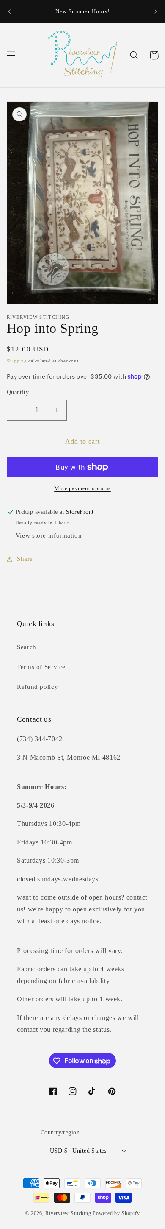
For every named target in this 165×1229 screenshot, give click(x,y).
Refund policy (37, 686)
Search (26, 647)
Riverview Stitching (68, 1213)
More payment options (82, 488)
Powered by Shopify (116, 1213)
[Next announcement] (155, 11)
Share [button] (25, 558)
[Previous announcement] (9, 11)
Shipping (17, 361)
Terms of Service (41, 666)
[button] (11, 55)
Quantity (18, 392)
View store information (49, 535)
